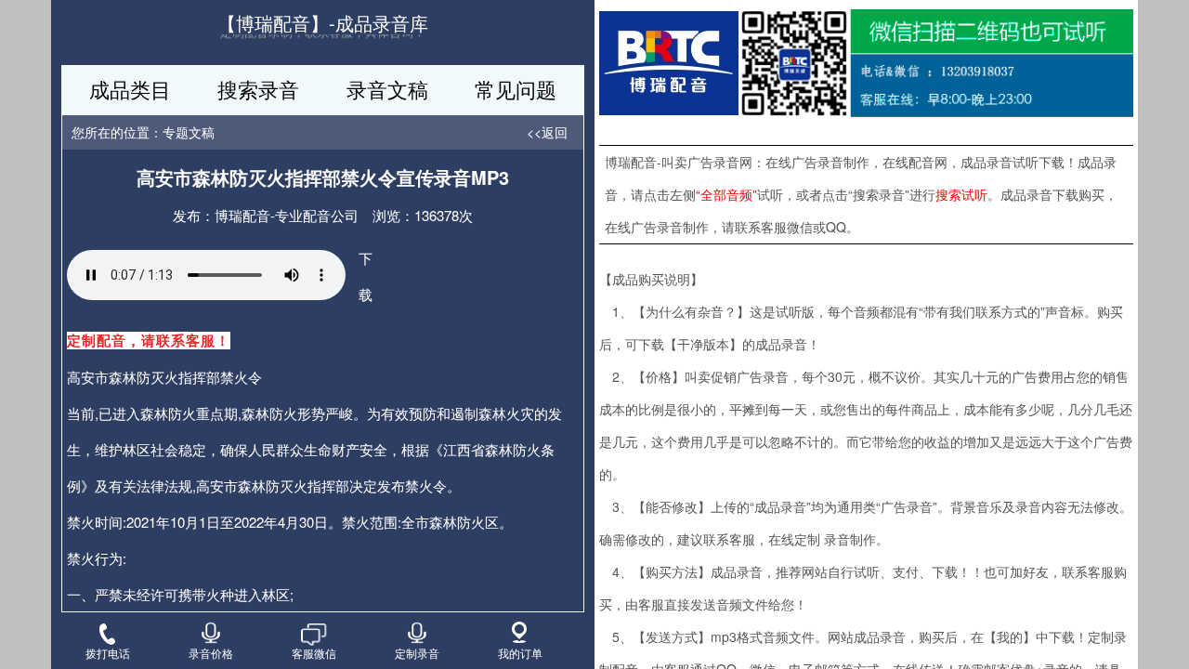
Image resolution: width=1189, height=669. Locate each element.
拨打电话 (107, 652)
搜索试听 (961, 194)
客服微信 (314, 652)
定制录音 (417, 652)
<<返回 (547, 132)
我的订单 (520, 652)
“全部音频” (726, 194)
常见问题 (515, 88)
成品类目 (130, 88)
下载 (365, 276)
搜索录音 (258, 88)
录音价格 (211, 652)
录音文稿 (387, 88)
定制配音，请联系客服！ (148, 340)
